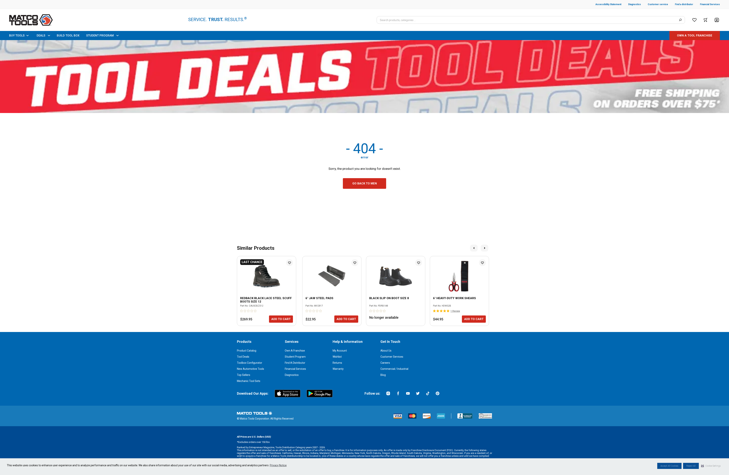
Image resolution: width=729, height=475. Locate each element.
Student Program (295, 356)
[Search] (680, 19)
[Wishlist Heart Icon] (289, 262)
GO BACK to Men (364, 183)
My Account (340, 350)
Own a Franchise (295, 350)
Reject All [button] (691, 466)
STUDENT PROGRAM (100, 35)
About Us (385, 350)
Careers (385, 362)
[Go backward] (474, 248)
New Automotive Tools (250, 368)
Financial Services (295, 368)
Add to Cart (281, 319)
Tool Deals (243, 356)
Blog (383, 374)
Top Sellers (243, 374)
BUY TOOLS (16, 35)
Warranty (338, 368)
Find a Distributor (295, 362)
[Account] (716, 20)
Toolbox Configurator (249, 362)
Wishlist (337, 356)
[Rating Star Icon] (241, 310)
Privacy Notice (278, 465)
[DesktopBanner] (364, 76)
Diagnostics (292, 374)
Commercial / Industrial (394, 368)
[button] (710, 466)
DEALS (41, 35)
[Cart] (705, 20)
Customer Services (391, 356)
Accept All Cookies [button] (669, 466)
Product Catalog (246, 350)
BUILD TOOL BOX (68, 35)
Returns (337, 362)
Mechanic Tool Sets (248, 381)
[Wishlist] (694, 20)
